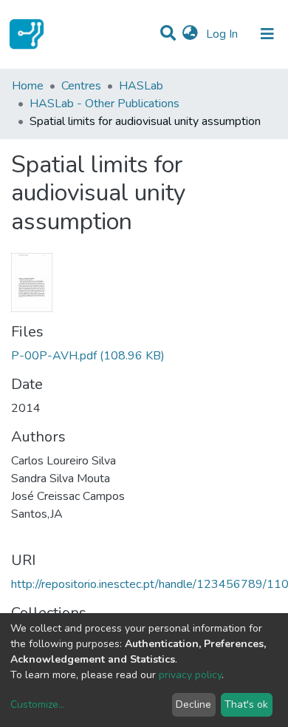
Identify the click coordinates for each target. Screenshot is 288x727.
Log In (223, 34)
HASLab (141, 86)
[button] (190, 34)
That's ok (246, 704)
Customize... (37, 704)
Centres (81, 86)
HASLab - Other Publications (104, 103)
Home (28, 86)
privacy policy (190, 675)
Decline (193, 704)
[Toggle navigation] (267, 34)
